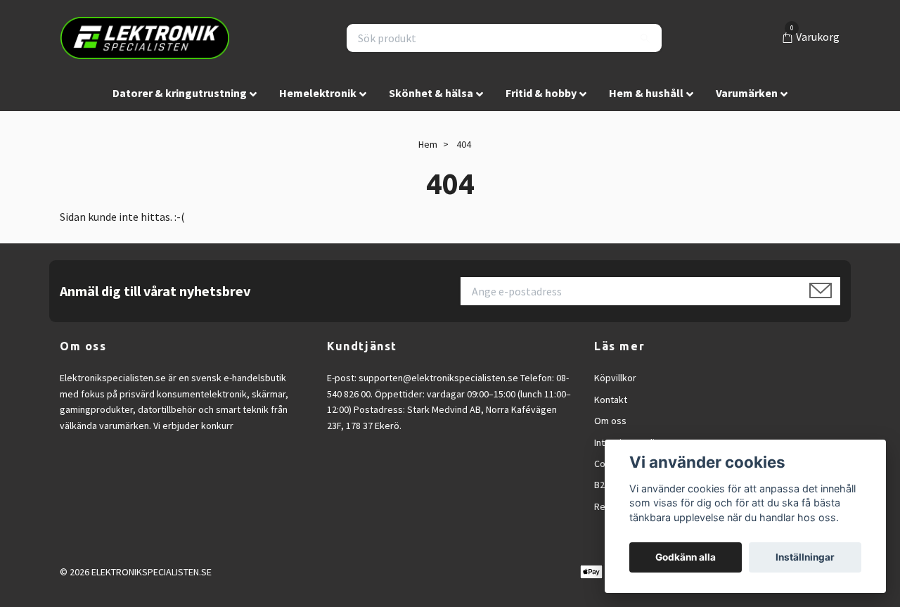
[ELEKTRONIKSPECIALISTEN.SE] (144, 38)
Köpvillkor (615, 377)
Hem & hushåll (646, 93)
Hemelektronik (317, 93)
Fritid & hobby (541, 93)
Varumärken (747, 93)
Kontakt (610, 399)
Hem (427, 144)
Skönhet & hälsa (431, 93)
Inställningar (805, 557)
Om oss (610, 420)
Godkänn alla (685, 557)
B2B (602, 484)
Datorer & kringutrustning (179, 93)
